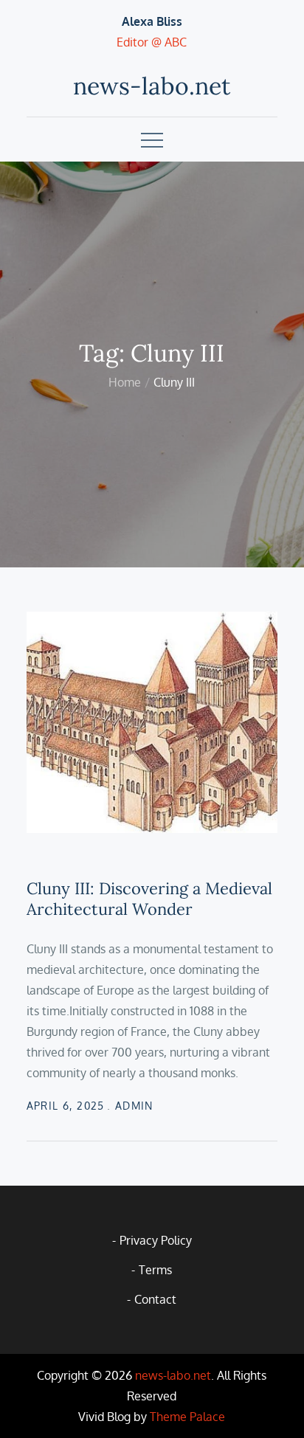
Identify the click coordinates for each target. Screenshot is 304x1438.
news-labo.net (151, 86)
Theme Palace (187, 1416)
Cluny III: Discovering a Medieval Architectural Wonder (149, 899)
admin (134, 1105)
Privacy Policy (156, 1240)
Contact (155, 1299)
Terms (155, 1269)
